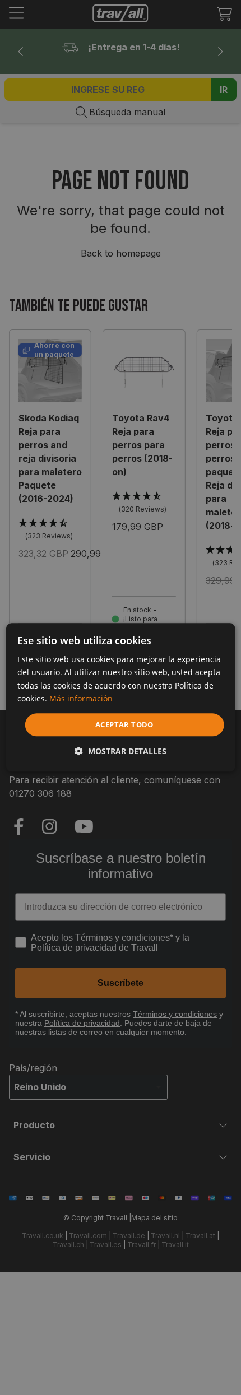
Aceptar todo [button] (124, 724)
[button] (120, 751)
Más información (81, 698)
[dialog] (120, 697)
